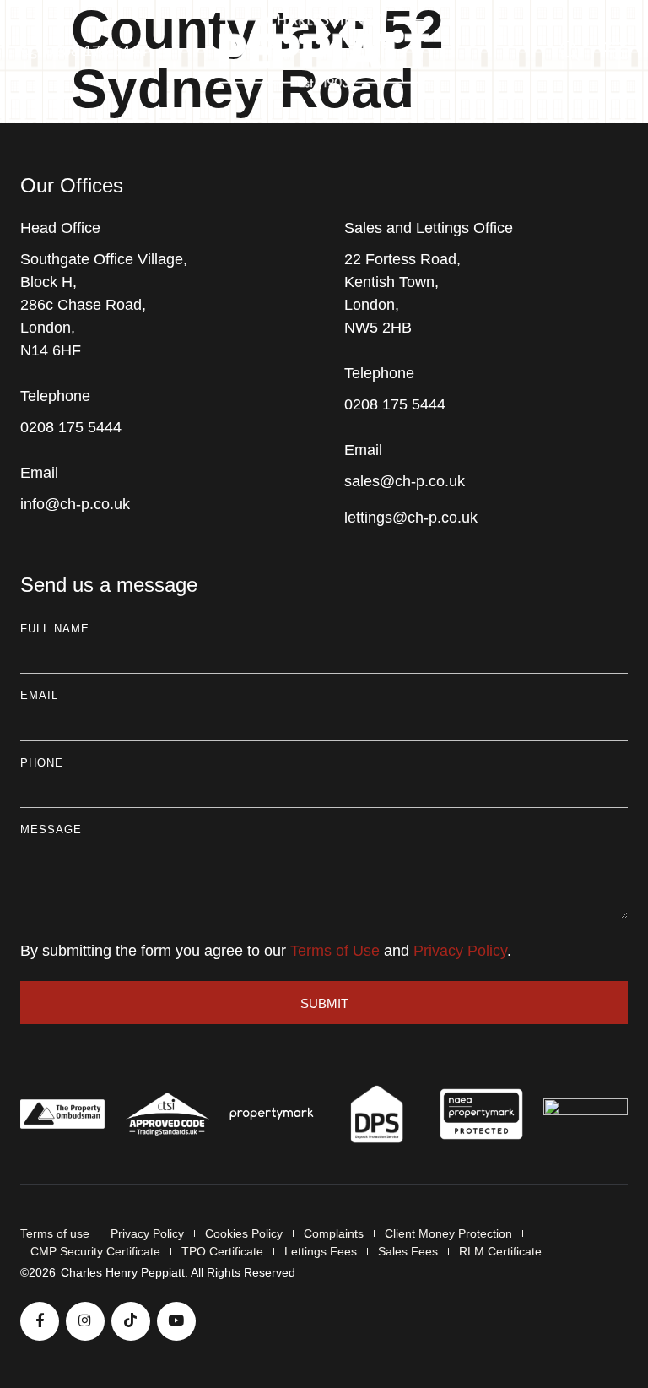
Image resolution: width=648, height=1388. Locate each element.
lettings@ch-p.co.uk (411, 517)
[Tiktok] (130, 1321)
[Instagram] (85, 1321)
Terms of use (54, 1233)
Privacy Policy (460, 950)
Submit (324, 1003)
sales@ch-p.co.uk (404, 481)
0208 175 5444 (71, 427)
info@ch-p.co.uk (75, 504)
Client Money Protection (448, 1233)
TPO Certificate (222, 1251)
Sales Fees (408, 1251)
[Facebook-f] (39, 1321)
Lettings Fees (320, 1251)
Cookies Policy (244, 1233)
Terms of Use (335, 950)
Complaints (334, 1233)
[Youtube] (176, 1321)
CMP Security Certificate (95, 1251)
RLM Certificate (500, 1251)
